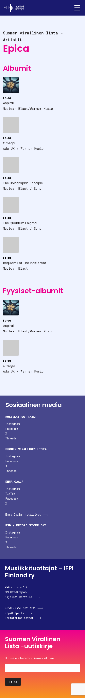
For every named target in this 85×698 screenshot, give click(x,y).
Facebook (11, 429)
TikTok (10, 494)
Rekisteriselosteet (19, 618)
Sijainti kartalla (18, 597)
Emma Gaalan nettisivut (23, 514)
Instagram (12, 424)
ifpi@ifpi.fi (14, 613)
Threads (11, 438)
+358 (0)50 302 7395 (20, 608)
